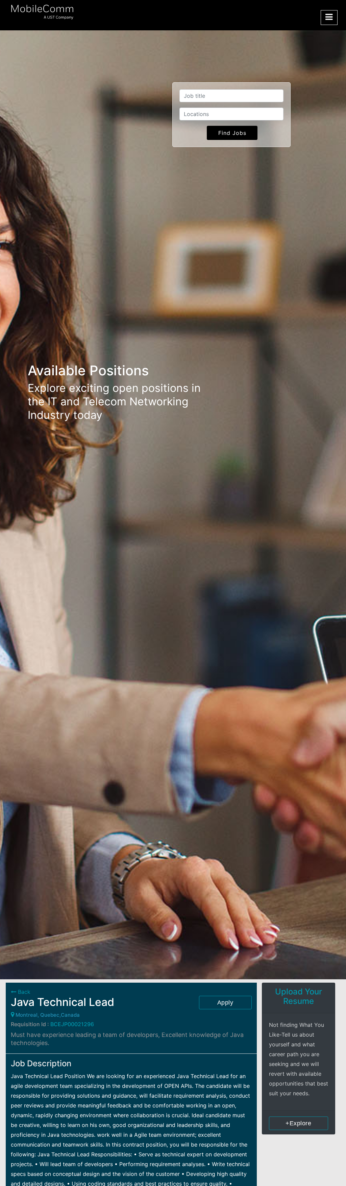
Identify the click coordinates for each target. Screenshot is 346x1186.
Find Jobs (232, 132)
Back (23, 991)
